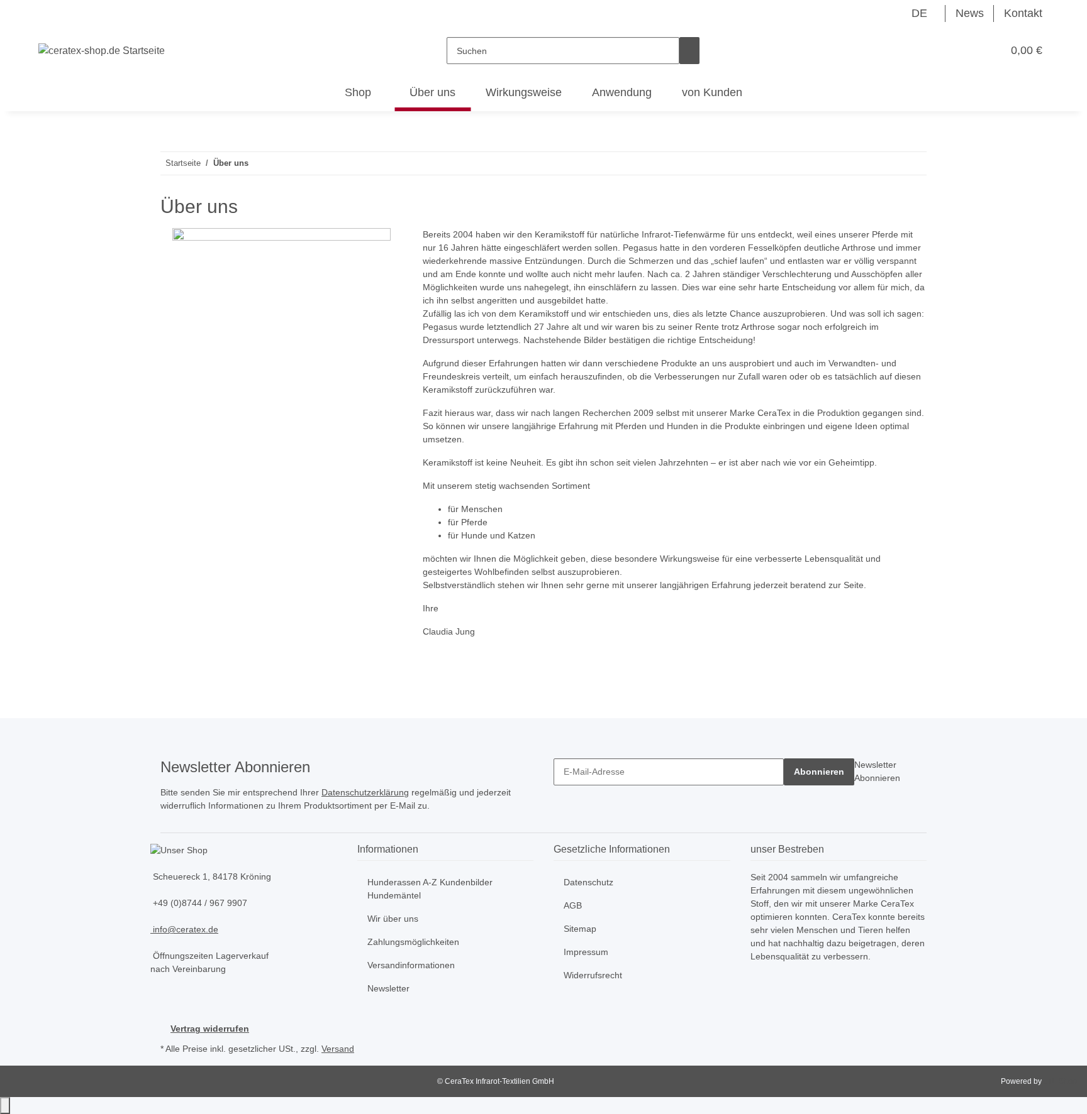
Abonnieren (819, 772)
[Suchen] (689, 50)
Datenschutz (588, 882)
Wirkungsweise (524, 92)
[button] (967, 50)
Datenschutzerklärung (365, 792)
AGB (573, 905)
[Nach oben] (5, 1105)
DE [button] (920, 13)
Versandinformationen (411, 965)
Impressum (586, 952)
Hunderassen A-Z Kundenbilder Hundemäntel (430, 888)
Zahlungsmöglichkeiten (413, 942)
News (970, 13)
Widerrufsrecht (593, 975)
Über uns (432, 92)
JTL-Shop (1060, 1081)
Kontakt (1023, 13)
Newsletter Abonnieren (877, 771)
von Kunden (712, 92)
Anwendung (622, 92)
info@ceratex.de (184, 929)
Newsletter (388, 988)
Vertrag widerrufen (209, 1029)
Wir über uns (392, 919)
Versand (337, 1049)
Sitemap (580, 929)
